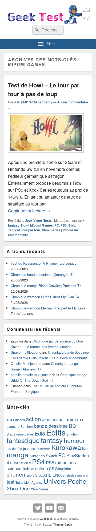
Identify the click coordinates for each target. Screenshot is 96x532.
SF (51, 468)
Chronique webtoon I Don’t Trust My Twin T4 (45, 296)
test (10, 481)
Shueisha (63, 468)
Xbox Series (51, 230)
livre (85, 448)
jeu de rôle (14, 448)
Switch (73, 225)
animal (58, 419)
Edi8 (40, 433)
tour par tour (30, 230)
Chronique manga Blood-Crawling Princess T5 (46, 285)
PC (56, 225)
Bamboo (27, 426)
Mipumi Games (41, 225)
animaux (74, 419)
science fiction (20, 468)
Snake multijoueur (24, 352)
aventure (13, 426)
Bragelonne (15, 434)
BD (72, 425)
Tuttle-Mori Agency (28, 482)
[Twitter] (37, 508)
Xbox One (18, 488)
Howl (25, 225)
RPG (72, 462)
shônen (16, 474)
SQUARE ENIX (48, 475)
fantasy (52, 440)
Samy (47, 102)
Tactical (14, 230)
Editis (56, 432)
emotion (73, 434)
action (33, 419)
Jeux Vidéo (33, 220)
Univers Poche (64, 481)
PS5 (64, 225)
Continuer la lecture (29, 211)
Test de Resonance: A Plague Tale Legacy (44, 263)
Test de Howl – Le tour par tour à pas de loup (43, 89)
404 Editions (16, 419)
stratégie (68, 475)
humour (74, 440)
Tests (47, 220)
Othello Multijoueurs (26, 363)
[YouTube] (49, 508)
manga (18, 454)
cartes (29, 434)
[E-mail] (61, 508)
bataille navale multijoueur (31, 374)
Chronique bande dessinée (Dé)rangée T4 (42, 274)
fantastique (23, 440)
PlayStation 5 (20, 462)
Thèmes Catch (62, 524)
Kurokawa (66, 447)
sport (30, 475)
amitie (46, 420)
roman (61, 462)
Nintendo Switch (43, 455)
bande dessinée (51, 425)
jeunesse (30, 448)
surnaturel (81, 475)
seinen (41, 468)
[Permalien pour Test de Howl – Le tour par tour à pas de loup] (46, 155)
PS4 (38, 461)
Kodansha (44, 449)
